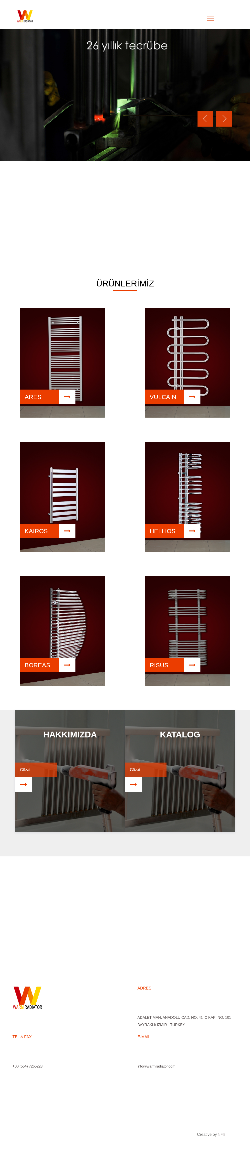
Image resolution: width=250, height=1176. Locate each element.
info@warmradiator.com (156, 1066)
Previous (205, 119)
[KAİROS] (62, 550)
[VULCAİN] (187, 416)
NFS (221, 1134)
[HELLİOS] (187, 550)
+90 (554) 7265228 (27, 1066)
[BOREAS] (62, 684)
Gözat (25, 770)
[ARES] (62, 416)
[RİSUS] (187, 684)
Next (224, 119)
